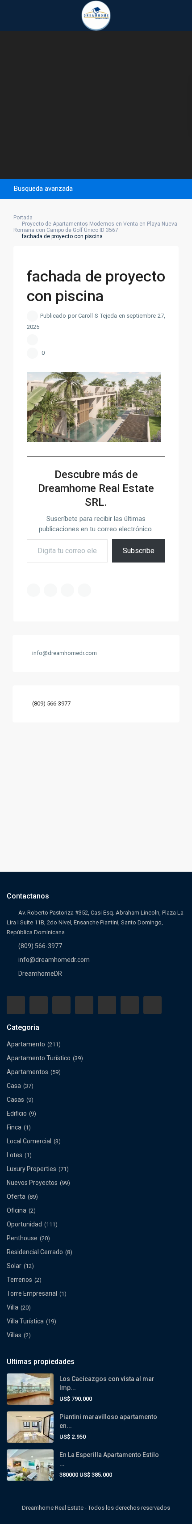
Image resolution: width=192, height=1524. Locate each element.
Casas (15, 1099)
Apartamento (26, 1044)
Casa (14, 1085)
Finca (14, 1127)
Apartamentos (27, 1071)
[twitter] (61, 1005)
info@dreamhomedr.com (54, 959)
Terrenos (19, 1279)
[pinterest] (107, 1005)
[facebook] (16, 1005)
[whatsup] (38, 1005)
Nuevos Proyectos (32, 1182)
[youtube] (130, 1005)
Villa (12, 1307)
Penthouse (22, 1238)
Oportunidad (24, 1224)
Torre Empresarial (32, 1293)
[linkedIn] (84, 1005)
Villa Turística (25, 1321)
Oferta (16, 1196)
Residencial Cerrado (35, 1251)
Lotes (14, 1155)
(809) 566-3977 (51, 703)
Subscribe (138, 550)
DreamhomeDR (40, 973)
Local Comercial (29, 1141)
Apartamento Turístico (39, 1058)
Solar (14, 1265)
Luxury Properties (31, 1168)
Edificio (17, 1113)
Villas (14, 1335)
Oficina (16, 1210)
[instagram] (152, 1005)
